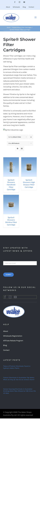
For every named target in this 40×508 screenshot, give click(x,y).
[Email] (20, 263)
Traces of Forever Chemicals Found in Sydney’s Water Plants (16, 367)
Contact (6, 350)
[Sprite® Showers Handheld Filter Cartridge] (11, 159)
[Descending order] (31, 137)
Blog (5, 345)
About (5, 331)
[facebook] (5, 297)
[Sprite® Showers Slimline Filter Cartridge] (11, 196)
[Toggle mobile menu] (36, 17)
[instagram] (10, 297)
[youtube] (15, 297)
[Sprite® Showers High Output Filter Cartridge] (29, 159)
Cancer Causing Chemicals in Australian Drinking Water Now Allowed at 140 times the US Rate (19, 391)
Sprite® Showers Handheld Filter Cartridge (11, 185)
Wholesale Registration (12, 336)
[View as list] (22, 149)
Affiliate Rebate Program (13, 340)
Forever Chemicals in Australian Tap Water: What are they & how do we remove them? (18, 379)
